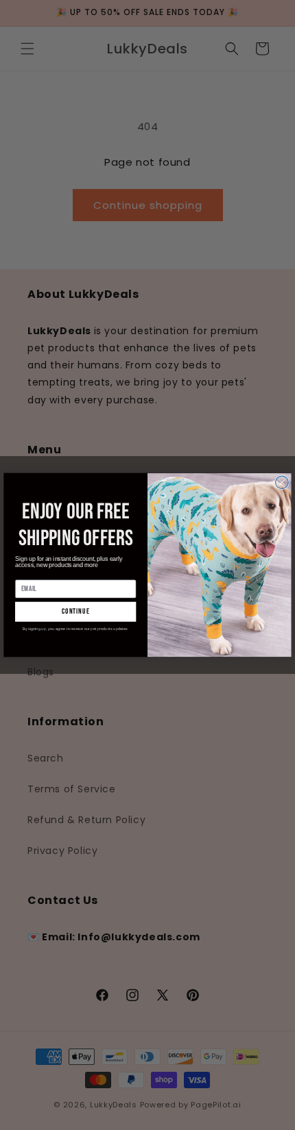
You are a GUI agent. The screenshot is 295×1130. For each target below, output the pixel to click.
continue (76, 611)
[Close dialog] (282, 482)
